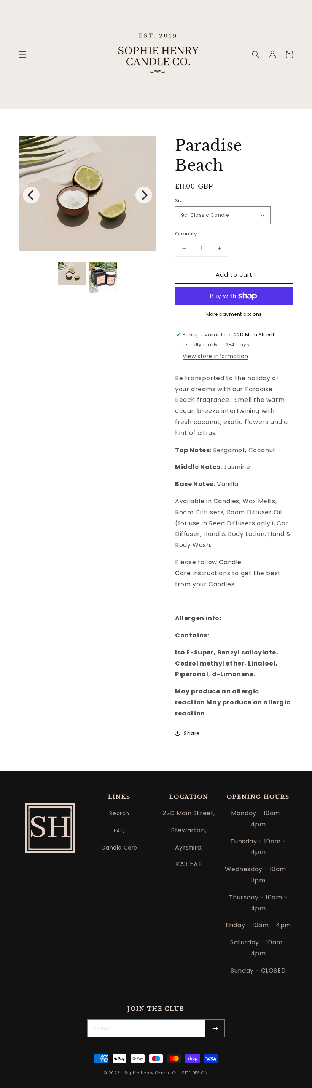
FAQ (119, 830)
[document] (87, 195)
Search (119, 813)
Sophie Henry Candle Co (151, 1073)
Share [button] (192, 733)
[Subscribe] (214, 1028)
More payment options (234, 314)
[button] (22, 54)
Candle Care (119, 847)
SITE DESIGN (195, 1073)
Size (180, 200)
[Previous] (31, 195)
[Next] (143, 195)
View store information (215, 356)
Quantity (186, 233)
